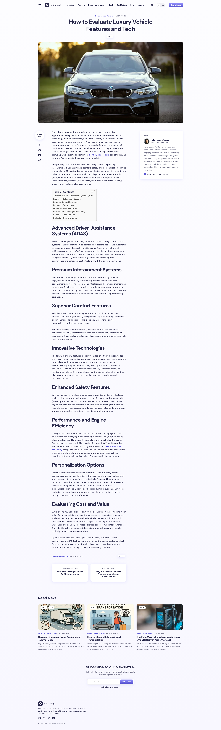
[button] (39, 5)
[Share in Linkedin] (39, 155)
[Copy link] (39, 160)
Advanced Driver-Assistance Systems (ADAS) (73, 196)
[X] (44, 718)
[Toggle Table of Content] (91, 192)
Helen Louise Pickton (160, 140)
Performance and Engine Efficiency (69, 211)
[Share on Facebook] (39, 150)
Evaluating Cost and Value (65, 218)
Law (51, 607)
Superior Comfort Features (65, 202)
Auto (110, 36)
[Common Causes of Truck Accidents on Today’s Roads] (61, 617)
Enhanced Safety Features (65, 208)
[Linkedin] (53, 718)
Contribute (176, 5)
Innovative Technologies (64, 205)
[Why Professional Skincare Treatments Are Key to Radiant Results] (108, 573)
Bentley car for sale (99, 154)
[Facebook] (39, 718)
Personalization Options (64, 215)
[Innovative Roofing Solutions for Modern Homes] (70, 573)
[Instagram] (49, 718)
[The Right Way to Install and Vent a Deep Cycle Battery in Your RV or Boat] (160, 617)
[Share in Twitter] (39, 145)
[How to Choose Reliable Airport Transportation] (110, 617)
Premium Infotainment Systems (67, 199)
